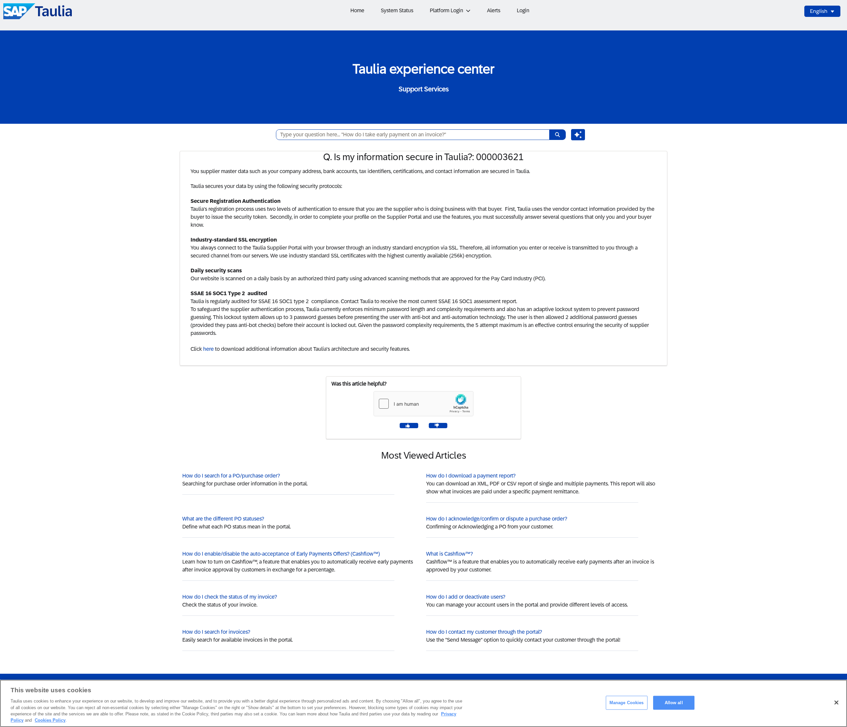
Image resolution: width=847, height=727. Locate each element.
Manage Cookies (626, 702)
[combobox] (410, 135)
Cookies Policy (50, 720)
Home (357, 10)
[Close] (836, 702)
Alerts (493, 10)
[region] (423, 703)
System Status (397, 10)
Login (523, 10)
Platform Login (446, 10)
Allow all (674, 702)
